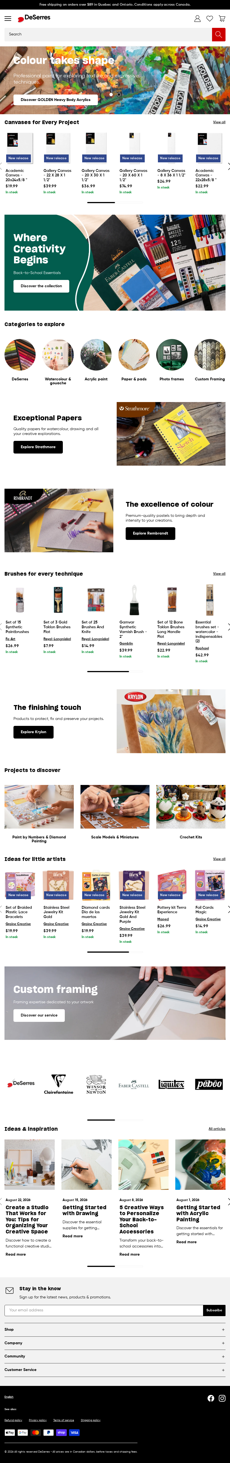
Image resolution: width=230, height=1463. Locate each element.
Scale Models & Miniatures (115, 837)
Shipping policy (90, 1420)
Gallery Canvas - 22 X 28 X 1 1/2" (57, 175)
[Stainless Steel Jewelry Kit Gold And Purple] (134, 885)
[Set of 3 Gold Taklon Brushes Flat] (57, 600)
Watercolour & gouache (58, 381)
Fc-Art (10, 639)
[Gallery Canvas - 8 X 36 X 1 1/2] (171, 148)
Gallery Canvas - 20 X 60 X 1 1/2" (133, 175)
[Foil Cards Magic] (210, 885)
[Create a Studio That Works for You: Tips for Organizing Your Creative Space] (29, 1164)
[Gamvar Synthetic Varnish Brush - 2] (134, 600)
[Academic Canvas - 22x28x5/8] (210, 148)
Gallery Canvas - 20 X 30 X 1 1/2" (95, 175)
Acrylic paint (96, 379)
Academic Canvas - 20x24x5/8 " (16, 175)
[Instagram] (222, 1398)
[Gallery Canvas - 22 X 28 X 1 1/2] (57, 148)
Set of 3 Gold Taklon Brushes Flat (56, 627)
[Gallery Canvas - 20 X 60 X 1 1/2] (134, 148)
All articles (217, 1129)
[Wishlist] (209, 18)
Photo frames (172, 379)
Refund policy (13, 1420)
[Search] (219, 34)
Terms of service (63, 1420)
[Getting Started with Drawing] (86, 1164)
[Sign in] (197, 18)
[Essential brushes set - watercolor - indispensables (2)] (210, 600)
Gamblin (126, 643)
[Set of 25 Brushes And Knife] (96, 600)
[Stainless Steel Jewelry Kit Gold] (57, 885)
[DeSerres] (34, 19)
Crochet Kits (191, 837)
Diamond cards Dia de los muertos (96, 912)
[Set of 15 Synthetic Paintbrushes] (20, 600)
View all (219, 122)
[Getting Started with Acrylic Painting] (200, 1164)
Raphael (202, 648)
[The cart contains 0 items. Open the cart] (222, 18)
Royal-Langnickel (57, 639)
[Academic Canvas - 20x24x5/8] (20, 148)
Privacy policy (38, 1420)
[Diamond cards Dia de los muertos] (96, 885)
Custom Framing (210, 379)
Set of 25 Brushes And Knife (93, 627)
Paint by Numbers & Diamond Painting (39, 839)
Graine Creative (18, 924)
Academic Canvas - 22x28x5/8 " (206, 175)
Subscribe (214, 1310)
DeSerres (20, 379)
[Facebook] (211, 1398)
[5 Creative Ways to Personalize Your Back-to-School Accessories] (143, 1164)
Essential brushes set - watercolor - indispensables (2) (209, 631)
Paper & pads (134, 379)
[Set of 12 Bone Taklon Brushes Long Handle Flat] (171, 600)
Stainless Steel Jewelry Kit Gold (56, 912)
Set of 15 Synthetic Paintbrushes (17, 627)
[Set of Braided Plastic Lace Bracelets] (20, 885)
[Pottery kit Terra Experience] (171, 885)
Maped (163, 919)
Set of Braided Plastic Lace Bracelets (19, 912)
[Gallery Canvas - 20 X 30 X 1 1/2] (96, 148)
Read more (16, 1254)
